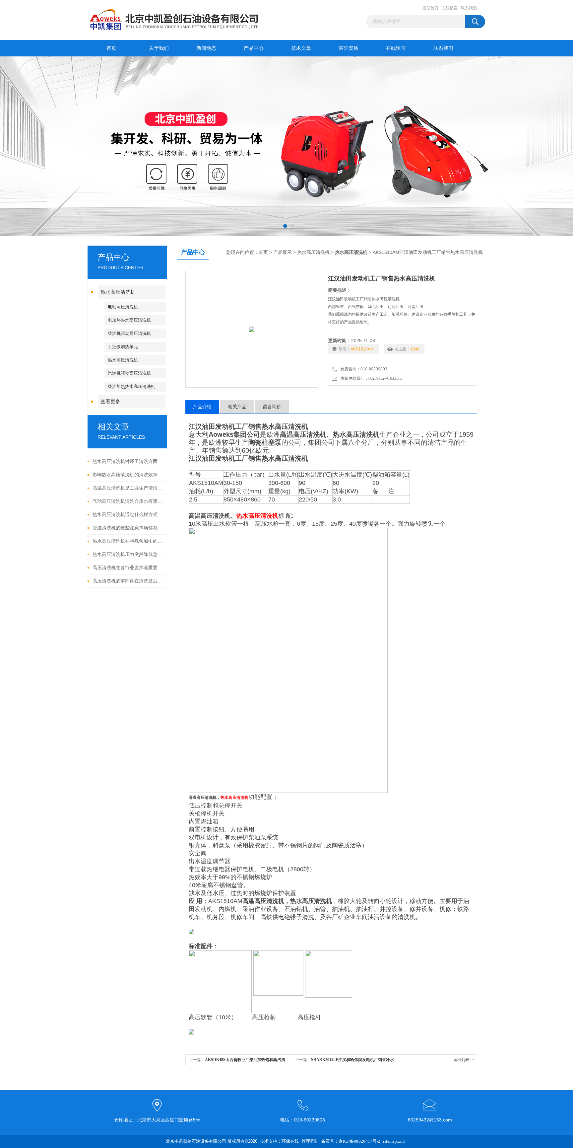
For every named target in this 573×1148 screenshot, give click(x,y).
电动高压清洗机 (123, 306)
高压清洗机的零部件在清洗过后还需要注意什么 (128, 580)
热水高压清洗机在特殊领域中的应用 (128, 541)
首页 (111, 48)
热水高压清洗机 (117, 292)
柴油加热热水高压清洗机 (131, 386)
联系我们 (469, 8)
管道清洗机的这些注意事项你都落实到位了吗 (128, 527)
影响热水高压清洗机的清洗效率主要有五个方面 (128, 474)
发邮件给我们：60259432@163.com (370, 378)
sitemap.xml (394, 1141)
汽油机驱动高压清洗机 (129, 373)
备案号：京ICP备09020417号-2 (350, 1141)
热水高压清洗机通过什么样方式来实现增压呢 (128, 514)
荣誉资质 (348, 48)
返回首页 (430, 8)
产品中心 (254, 48)
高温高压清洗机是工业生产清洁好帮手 (128, 488)
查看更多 (110, 401)
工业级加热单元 (123, 346)
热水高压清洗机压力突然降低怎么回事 (128, 554)
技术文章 (301, 48)
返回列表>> (463, 1059)
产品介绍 (202, 406)
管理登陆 (310, 1141)
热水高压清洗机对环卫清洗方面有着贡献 (128, 461)
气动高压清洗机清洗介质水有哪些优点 (128, 501)
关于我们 (159, 48)
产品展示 (282, 252)
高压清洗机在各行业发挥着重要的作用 (128, 567)
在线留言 (450, 8)
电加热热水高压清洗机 (129, 320)
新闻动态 (206, 48)
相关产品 (237, 406)
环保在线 (290, 1141)
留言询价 (272, 406)
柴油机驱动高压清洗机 (129, 333)
